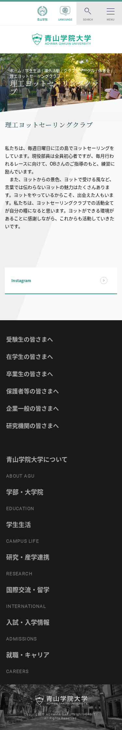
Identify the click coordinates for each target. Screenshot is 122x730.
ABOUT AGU (20, 476)
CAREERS (17, 671)
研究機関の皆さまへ (32, 425)
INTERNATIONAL (26, 606)
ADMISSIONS (21, 639)
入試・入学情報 (27, 622)
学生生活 (18, 524)
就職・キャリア (27, 654)
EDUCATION (20, 508)
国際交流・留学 (27, 589)
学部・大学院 (24, 491)
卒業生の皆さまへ (29, 373)
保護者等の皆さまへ (32, 391)
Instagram (21, 280)
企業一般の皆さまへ (32, 408)
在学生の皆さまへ (29, 356)
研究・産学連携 (27, 557)
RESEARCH (19, 573)
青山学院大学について (37, 459)
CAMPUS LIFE (22, 541)
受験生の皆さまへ (29, 339)
